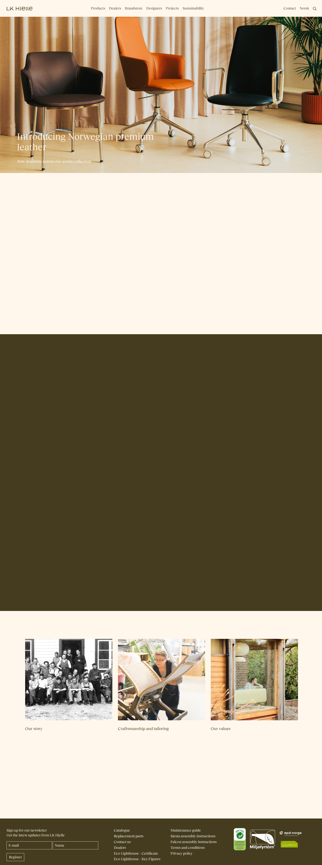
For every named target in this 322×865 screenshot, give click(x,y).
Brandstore (134, 8)
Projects (172, 8)
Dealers (115, 8)
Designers (154, 8)
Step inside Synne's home (205, 491)
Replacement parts (128, 836)
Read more (83, 417)
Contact (289, 8)
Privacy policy (181, 853)
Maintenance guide (186, 830)
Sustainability (193, 8)
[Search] (314, 8)
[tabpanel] (161, 300)
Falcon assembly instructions (194, 842)
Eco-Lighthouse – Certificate (136, 853)
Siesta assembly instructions (193, 836)
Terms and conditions (188, 848)
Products (98, 8)
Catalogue (122, 830)
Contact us (122, 842)
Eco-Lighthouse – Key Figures (137, 859)
